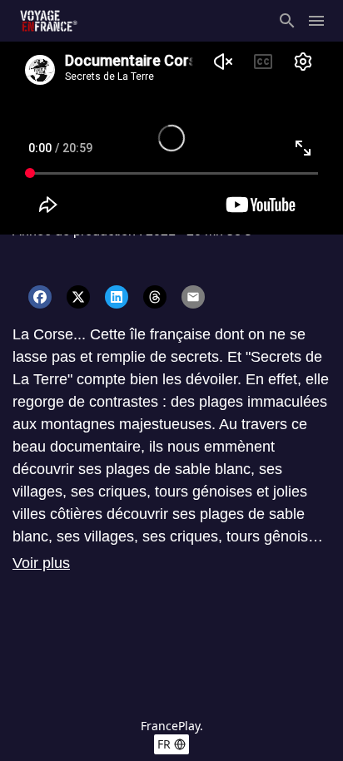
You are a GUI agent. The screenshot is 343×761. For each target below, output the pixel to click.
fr (164, 744)
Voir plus (41, 563)
